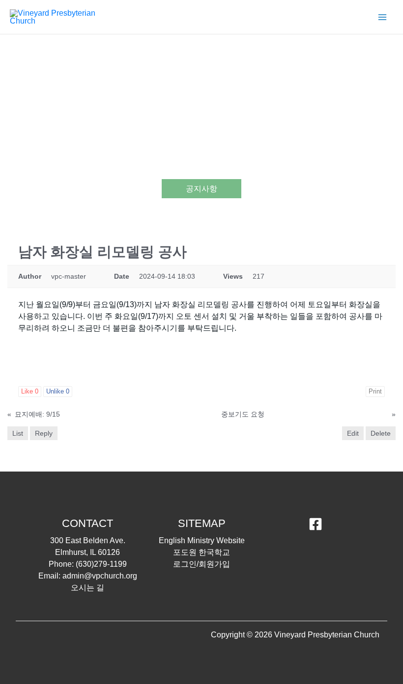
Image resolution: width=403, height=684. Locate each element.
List (17, 433)
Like (29, 391)
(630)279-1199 (101, 564)
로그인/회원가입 (201, 564)
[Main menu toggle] (382, 17)
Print (375, 391)
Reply (44, 433)
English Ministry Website (202, 540)
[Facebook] (315, 524)
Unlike (57, 391)
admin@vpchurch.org (99, 576)
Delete (381, 433)
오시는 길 (87, 587)
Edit (353, 433)
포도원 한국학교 (201, 552)
